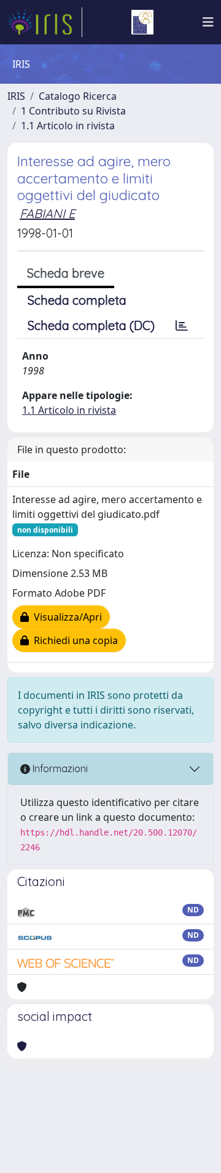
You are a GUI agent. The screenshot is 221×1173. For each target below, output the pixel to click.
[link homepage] (44, 22)
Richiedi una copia (73, 640)
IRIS (16, 96)
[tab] (181, 326)
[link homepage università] (142, 22)
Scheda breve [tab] (65, 273)
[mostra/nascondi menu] (208, 22)
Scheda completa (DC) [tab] (91, 325)
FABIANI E (47, 213)
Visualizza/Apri (65, 617)
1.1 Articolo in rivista (68, 125)
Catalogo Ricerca (78, 96)
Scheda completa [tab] (77, 300)
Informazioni (59, 768)
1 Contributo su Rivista (73, 111)
